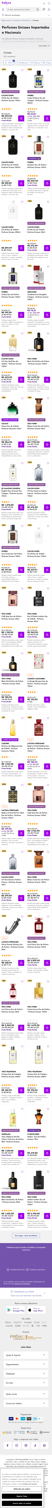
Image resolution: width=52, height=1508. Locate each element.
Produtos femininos (17, 1269)
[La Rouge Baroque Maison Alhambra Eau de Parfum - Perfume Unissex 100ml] (39, 661)
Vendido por (23, 62)
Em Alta (9, 1382)
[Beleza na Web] (6, 3)
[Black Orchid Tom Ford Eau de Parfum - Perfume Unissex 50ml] (13, 1180)
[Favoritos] (48, 3)
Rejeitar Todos (22, 1496)
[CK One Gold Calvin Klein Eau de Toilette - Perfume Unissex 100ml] (13, 341)
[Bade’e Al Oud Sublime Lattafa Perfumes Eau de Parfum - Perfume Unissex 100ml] (39, 726)
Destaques (10, 1373)
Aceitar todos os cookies (22, 1503)
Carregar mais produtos (26, 1235)
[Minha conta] (43, 3)
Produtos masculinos (37, 1269)
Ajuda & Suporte (13, 1355)
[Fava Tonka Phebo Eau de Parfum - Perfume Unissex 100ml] (13, 534)
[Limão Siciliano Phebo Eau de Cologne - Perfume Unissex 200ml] (39, 78)
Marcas (37, 62)
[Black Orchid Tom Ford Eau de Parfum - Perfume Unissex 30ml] (13, 661)
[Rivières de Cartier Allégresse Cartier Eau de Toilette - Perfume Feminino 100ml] (13, 726)
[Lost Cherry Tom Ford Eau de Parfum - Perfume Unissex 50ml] (13, 990)
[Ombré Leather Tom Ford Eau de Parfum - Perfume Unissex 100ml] (39, 1180)
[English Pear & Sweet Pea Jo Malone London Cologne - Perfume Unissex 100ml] (13, 471)
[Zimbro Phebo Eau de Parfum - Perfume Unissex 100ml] (13, 275)
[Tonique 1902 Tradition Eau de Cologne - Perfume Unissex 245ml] (13, 1054)
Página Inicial (6, 20)
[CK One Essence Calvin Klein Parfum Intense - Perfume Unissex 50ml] (13, 860)
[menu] (3, 9)
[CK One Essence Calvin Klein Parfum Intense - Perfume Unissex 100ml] (39, 471)
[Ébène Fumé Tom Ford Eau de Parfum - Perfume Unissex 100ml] (39, 860)
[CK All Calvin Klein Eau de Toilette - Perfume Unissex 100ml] (39, 534)
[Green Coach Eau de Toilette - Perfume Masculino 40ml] (13, 406)
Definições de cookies (22, 1489)
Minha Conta (11, 1394)
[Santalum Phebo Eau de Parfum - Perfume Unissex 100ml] (39, 145)
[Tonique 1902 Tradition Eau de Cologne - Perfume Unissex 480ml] (39, 1054)
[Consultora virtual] (43, 9)
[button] (21, 118)
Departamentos (12, 1364)
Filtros (11, 62)
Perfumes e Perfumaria (22, 20)
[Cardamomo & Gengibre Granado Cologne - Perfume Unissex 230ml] (39, 275)
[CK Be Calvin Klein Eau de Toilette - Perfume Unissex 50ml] (39, 210)
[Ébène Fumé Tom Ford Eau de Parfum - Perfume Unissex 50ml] (39, 406)
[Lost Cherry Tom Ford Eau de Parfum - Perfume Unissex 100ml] (39, 925)
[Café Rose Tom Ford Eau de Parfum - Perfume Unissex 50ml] (13, 597)
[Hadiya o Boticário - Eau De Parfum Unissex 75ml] (39, 1117)
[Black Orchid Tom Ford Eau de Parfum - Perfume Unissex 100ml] (39, 341)
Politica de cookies (30, 1484)
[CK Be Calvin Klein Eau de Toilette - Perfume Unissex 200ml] (13, 145)
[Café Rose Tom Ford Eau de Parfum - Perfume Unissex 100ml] (39, 793)
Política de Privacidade (22, 1284)
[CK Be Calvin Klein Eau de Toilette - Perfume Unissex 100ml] (13, 78)
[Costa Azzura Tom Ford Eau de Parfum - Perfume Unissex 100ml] (39, 990)
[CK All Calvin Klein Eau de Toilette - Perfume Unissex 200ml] (13, 210)
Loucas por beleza (14, 1403)
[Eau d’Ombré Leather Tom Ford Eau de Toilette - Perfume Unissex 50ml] (39, 597)
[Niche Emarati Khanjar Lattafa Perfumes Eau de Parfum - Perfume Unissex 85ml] (13, 925)
